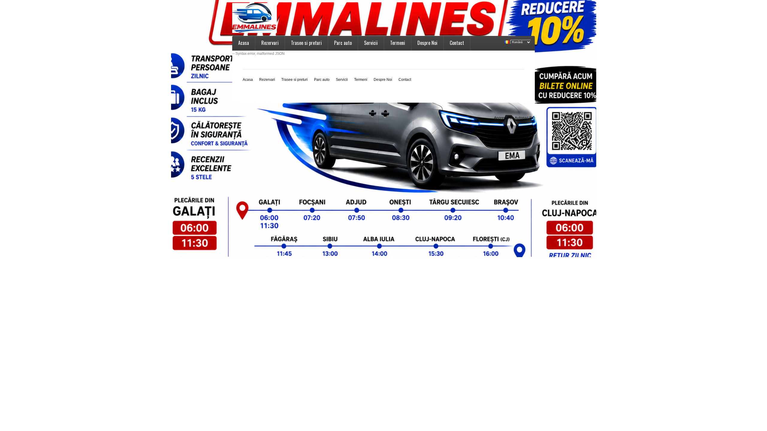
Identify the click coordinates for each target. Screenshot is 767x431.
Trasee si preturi (306, 42)
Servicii (371, 42)
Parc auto (343, 42)
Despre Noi (427, 42)
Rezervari (270, 42)
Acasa (243, 42)
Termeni (397, 42)
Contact (457, 42)
